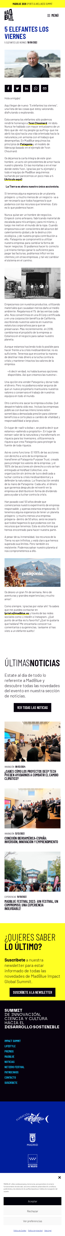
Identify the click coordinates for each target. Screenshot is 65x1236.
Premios (9, 1051)
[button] (59, 1177)
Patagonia (26, 144)
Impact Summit (13, 1041)
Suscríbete (11, 1082)
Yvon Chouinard (37, 123)
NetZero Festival (14, 1067)
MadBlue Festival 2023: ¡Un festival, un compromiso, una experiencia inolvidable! (31, 905)
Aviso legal (47, 1230)
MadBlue (9, 1056)
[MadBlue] (9, 19)
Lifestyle (10, 1046)
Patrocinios (11, 1072)
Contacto (10, 1077)
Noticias (9, 1061)
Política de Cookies (20, 1230)
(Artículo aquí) (13, 179)
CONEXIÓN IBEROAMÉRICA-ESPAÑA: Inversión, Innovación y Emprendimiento (31, 840)
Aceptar (32, 1201)
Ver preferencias (32, 1221)
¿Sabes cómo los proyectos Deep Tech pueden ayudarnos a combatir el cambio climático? (31, 775)
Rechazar (32, 1211)
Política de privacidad (35, 1230)
